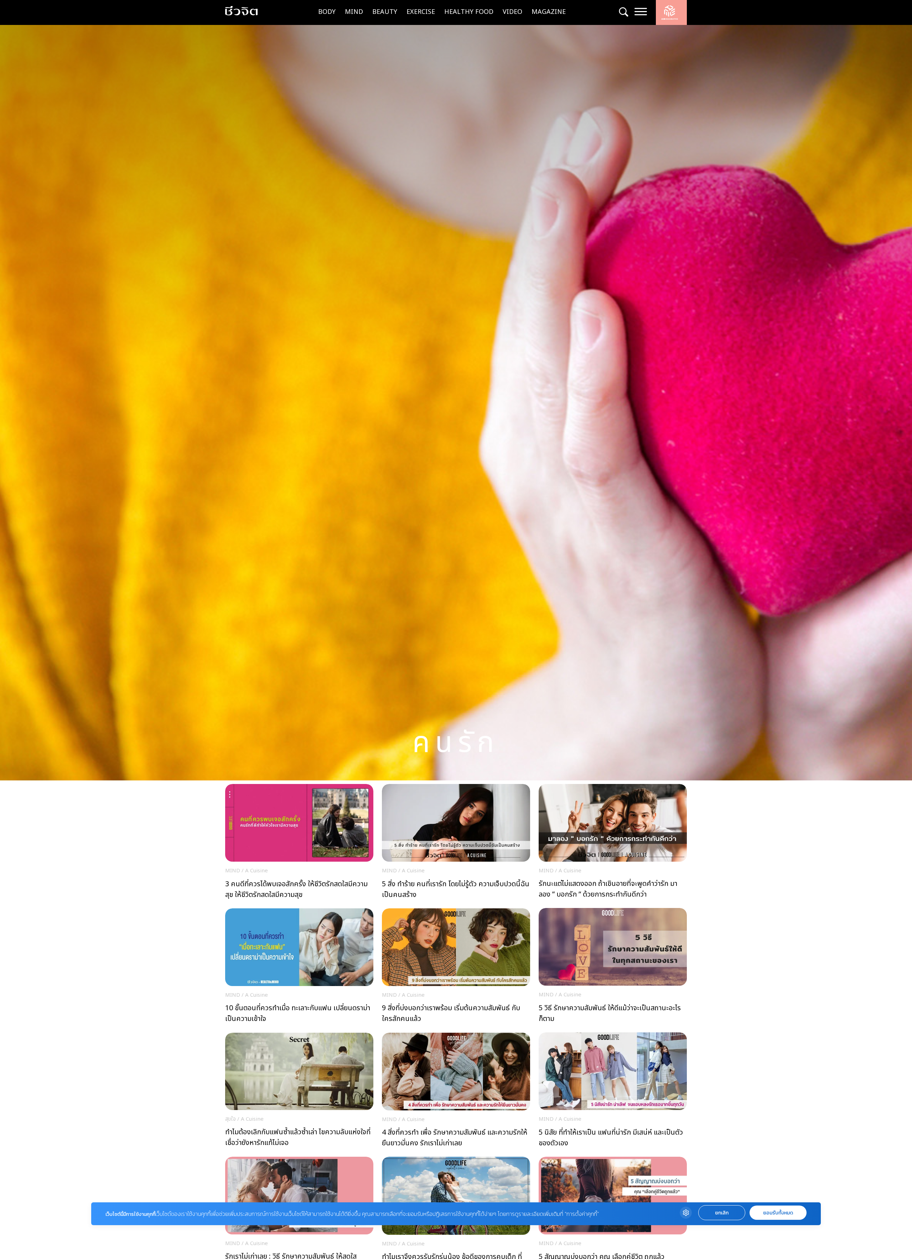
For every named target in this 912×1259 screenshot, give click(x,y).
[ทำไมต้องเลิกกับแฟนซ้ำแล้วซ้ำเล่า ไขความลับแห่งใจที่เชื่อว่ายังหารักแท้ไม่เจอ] (299, 1092)
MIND (354, 12)
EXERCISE (420, 12)
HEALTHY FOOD (468, 12)
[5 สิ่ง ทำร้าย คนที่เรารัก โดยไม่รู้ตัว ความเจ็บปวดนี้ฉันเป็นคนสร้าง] (456, 843)
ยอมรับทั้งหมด (778, 1213)
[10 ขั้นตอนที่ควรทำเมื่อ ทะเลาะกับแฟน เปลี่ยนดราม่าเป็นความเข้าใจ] (299, 967)
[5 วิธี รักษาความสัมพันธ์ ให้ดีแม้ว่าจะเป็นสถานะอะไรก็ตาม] (613, 967)
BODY (327, 12)
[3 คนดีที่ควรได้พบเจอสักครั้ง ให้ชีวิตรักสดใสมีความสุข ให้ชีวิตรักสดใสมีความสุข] (299, 843)
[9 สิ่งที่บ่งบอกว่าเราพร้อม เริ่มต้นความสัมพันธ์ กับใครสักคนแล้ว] (456, 967)
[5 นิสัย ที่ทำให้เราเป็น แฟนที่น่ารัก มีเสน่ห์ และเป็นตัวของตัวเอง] (613, 1091)
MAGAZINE (549, 12)
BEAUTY (384, 12)
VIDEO (512, 12)
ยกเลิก (722, 1213)
